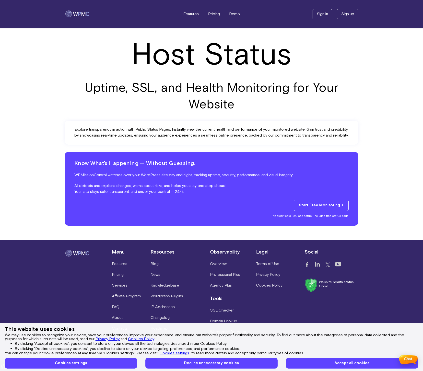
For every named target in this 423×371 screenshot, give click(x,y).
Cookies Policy (141, 339)
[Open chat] (408, 359)
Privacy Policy (107, 339)
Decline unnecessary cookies (211, 363)
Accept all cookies (351, 363)
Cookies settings (174, 353)
